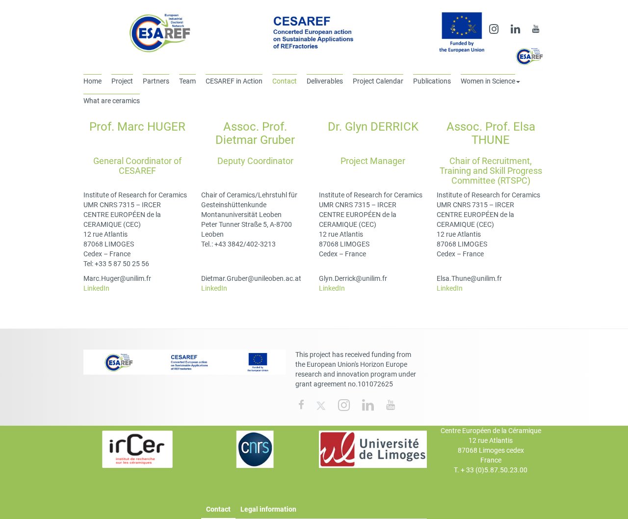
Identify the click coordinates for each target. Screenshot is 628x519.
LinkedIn (96, 288)
